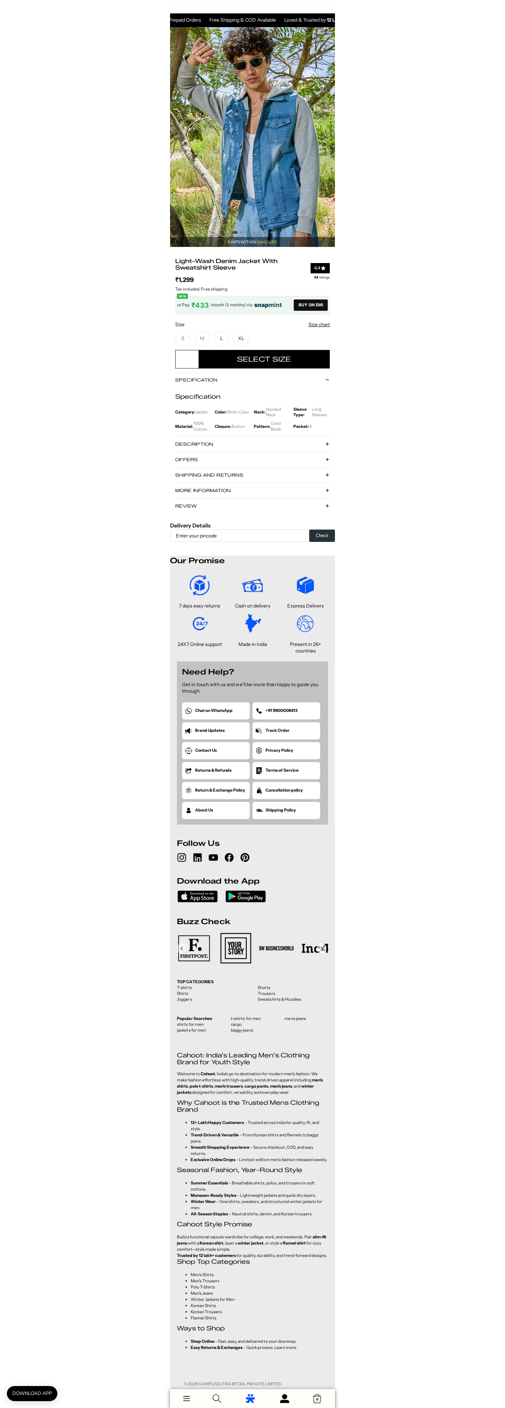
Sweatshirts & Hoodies (279, 999)
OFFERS (186, 459)
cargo (236, 1024)
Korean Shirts (203, 1305)
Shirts (183, 993)
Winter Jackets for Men (213, 1299)
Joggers (184, 999)
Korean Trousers (206, 1311)
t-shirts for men (246, 1018)
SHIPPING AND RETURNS (209, 475)
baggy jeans (242, 1030)
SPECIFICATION (196, 380)
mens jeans (295, 1018)
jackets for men (191, 1030)
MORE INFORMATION (203, 490)
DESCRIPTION (194, 444)
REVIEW (186, 506)
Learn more (285, 1347)
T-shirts (184, 987)
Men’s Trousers (205, 1280)
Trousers (266, 993)
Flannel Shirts (203, 1317)
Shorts (264, 987)
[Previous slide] (178, 137)
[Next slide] (327, 137)
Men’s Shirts (202, 1274)
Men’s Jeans (202, 1293)
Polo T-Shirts (203, 1287)
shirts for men (190, 1024)
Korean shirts (266, 1134)
